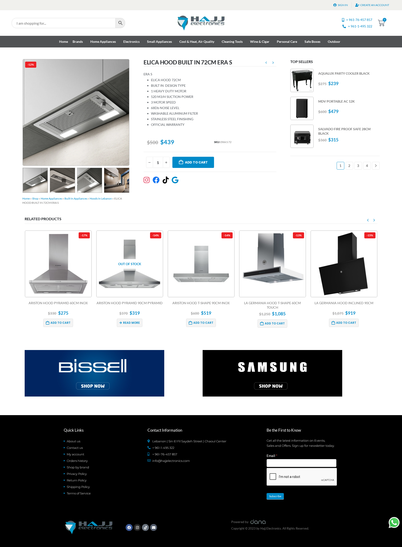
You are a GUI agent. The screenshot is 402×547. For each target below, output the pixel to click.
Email (272, 456)
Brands (78, 41)
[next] (273, 63)
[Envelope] (153, 527)
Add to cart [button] (132, 323)
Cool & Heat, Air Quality (196, 41)
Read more (60, 323)
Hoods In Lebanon (101, 198)
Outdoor (334, 41)
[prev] (266, 63)
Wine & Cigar (259, 41)
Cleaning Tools (232, 41)
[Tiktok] (145, 527)
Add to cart (196, 162)
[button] (23, 112)
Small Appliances (159, 41)
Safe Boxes (312, 41)
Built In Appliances (75, 198)
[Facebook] (129, 527)
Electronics (131, 41)
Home (63, 41)
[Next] (376, 166)
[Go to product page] (302, 80)
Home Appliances (103, 41)
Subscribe (275, 496)
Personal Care (287, 41)
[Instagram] (137, 527)
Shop (35, 198)
